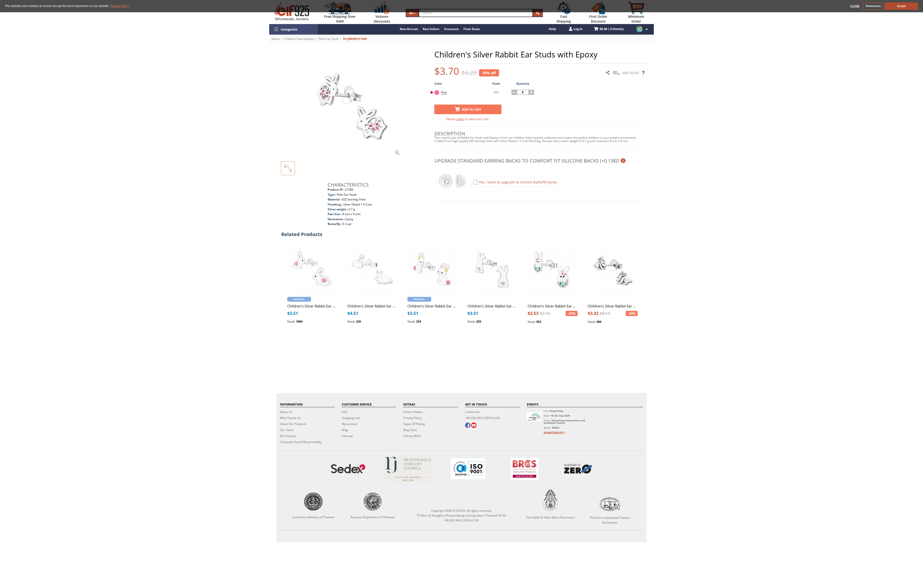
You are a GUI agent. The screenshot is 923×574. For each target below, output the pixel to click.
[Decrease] (514, 92)
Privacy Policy (412, 418)
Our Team (286, 430)
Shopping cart (351, 418)
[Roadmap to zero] (578, 469)
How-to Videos (413, 412)
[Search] (538, 13)
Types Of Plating (414, 424)
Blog (345, 430)
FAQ (344, 412)
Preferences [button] (873, 6)
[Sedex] (348, 469)
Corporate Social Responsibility (300, 442)
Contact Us (472, 412)
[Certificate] (408, 469)
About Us (286, 412)
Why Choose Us (290, 418)
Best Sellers (431, 29)
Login (460, 119)
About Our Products (293, 424)
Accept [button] (901, 6)
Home (276, 39)
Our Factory (288, 436)
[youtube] (473, 426)
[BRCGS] (525, 469)
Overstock (451, 29)
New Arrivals (409, 29)
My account (349, 424)
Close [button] (854, 6)
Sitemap (347, 436)
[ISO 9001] (468, 468)
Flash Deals (471, 29)
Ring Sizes (410, 430)
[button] (293, 29)
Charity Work (412, 436)
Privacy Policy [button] (120, 6)
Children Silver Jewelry (299, 39)
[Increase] (531, 92)
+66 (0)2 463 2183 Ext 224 (482, 418)
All (411, 13)
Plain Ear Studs (329, 39)
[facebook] (467, 426)
